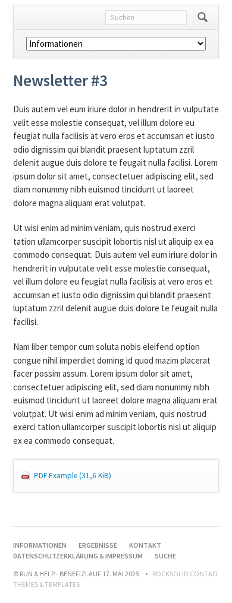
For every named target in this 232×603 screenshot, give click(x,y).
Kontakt (145, 545)
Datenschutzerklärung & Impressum (78, 555)
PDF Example (72, 476)
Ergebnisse (98, 545)
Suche (165, 555)
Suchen (202, 17)
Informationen (40, 545)
